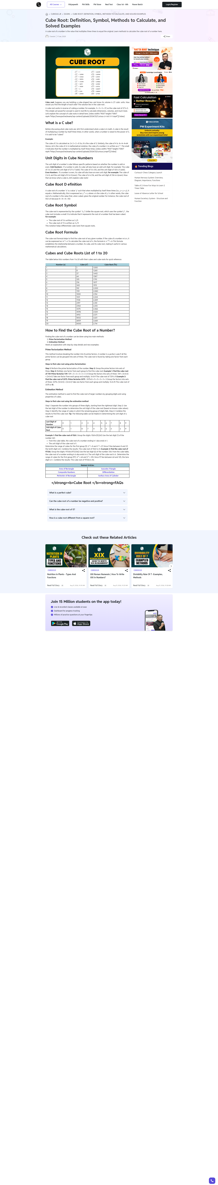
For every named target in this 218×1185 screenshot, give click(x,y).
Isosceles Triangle (108, 469)
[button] (212, 1181)
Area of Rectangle (66, 469)
